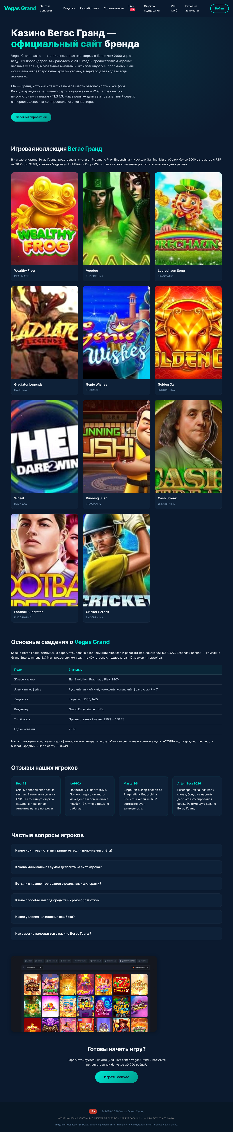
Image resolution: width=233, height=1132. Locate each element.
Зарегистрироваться (31, 117)
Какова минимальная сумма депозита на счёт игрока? (58, 867)
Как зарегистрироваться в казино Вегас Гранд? (53, 933)
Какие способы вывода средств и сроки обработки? (57, 900)
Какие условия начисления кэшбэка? (45, 917)
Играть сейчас (116, 1077)
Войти (219, 8)
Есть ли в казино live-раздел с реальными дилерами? (58, 883)
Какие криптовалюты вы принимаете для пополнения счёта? (64, 850)
